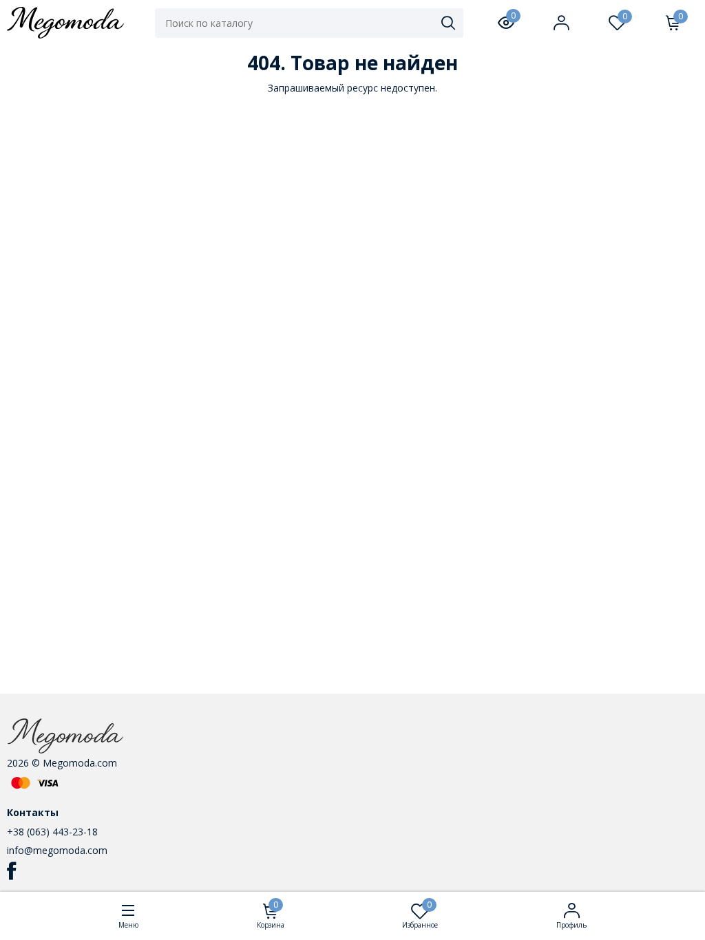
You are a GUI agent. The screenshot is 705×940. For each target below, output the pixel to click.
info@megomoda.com (57, 850)
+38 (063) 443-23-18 (52, 831)
